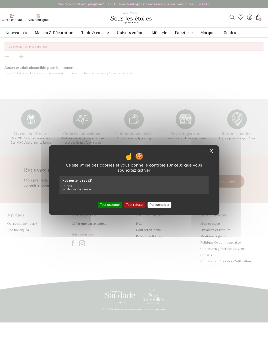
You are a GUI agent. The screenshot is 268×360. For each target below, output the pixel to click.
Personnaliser (160, 205)
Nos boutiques (38, 20)
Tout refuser (135, 205)
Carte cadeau (12, 20)
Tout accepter (110, 205)
